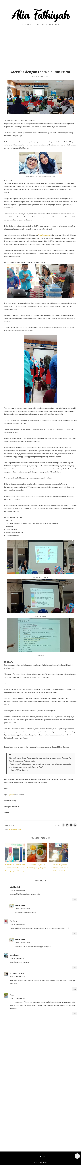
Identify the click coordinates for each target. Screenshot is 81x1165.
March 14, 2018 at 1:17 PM (17, 998)
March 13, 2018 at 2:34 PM (17, 924)
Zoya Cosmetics (44, 235)
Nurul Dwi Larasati (17, 973)
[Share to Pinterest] (71, 825)
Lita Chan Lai (15, 887)
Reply (74, 899)
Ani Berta (13, 921)
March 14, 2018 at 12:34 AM (17, 976)
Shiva (12, 995)
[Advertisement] (40, 48)
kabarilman (14, 955)
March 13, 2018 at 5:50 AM (17, 890)
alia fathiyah (20, 905)
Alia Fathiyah (43, 1162)
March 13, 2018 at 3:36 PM (22, 908)
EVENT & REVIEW (15, 830)
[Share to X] (67, 825)
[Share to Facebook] (63, 825)
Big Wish (10, 794)
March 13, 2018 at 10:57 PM (17, 958)
